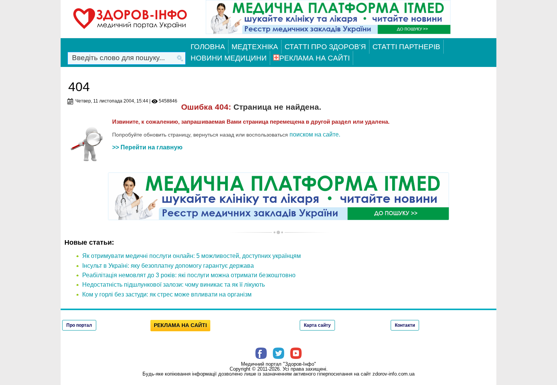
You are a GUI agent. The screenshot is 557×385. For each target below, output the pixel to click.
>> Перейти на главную (147, 147)
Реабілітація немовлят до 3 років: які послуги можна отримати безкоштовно (189, 275)
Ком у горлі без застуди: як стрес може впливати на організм (167, 294)
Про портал (79, 325)
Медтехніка (255, 47)
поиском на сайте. (314, 134)
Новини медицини (229, 58)
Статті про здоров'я (325, 47)
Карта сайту (317, 325)
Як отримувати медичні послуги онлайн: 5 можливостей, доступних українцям (191, 256)
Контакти (405, 325)
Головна (208, 47)
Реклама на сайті (314, 58)
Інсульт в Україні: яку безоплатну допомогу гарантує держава (168, 265)
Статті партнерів (406, 47)
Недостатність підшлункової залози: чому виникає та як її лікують (173, 284)
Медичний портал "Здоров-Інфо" (278, 364)
